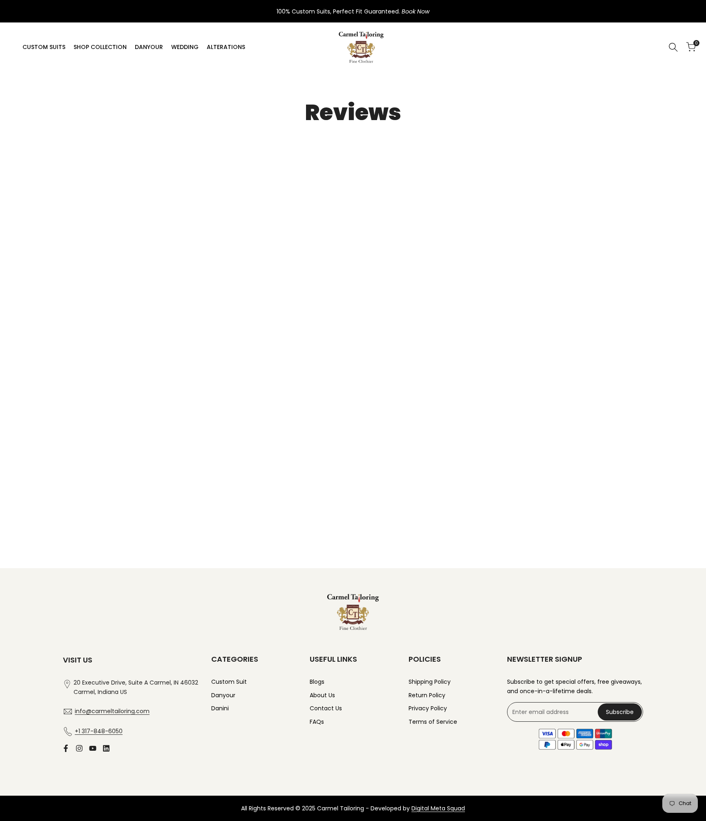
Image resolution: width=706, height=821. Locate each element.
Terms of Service (433, 722)
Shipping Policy (430, 682)
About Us (322, 695)
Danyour (223, 695)
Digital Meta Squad (438, 808)
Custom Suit (229, 682)
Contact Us (326, 708)
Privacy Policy (428, 708)
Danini (220, 708)
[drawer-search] (673, 47)
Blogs (317, 682)
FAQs (317, 722)
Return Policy (427, 695)
